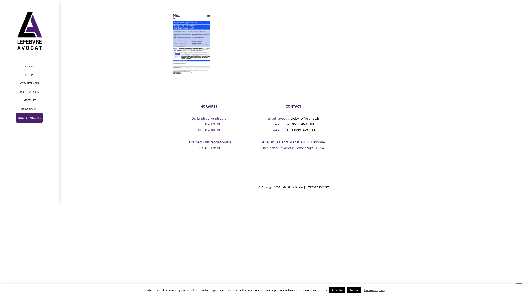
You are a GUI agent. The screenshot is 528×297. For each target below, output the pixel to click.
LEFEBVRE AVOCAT (301, 130)
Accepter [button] (337, 290)
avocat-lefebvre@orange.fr (298, 118)
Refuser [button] (354, 290)
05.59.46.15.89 (303, 124)
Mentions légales (293, 187)
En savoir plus (374, 290)
